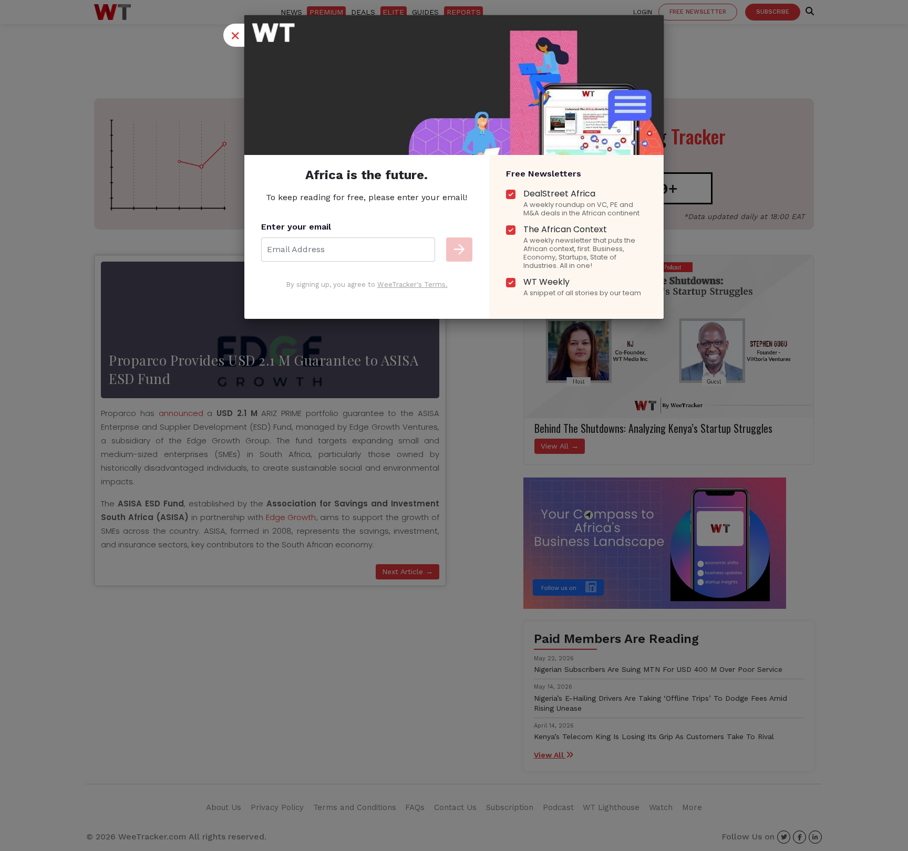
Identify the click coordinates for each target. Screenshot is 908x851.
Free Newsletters (543, 174)
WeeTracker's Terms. (412, 284)
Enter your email (296, 227)
